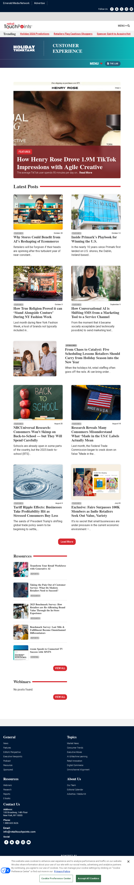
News (5, 743)
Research (35, 596)
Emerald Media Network (16, 3)
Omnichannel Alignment (78, 770)
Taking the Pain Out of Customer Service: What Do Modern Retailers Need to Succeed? (48, 588)
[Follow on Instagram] (126, 9)
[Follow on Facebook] (112, 9)
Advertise (39, 3)
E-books (6, 798)
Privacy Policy (62, 871)
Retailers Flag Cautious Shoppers (73, 33)
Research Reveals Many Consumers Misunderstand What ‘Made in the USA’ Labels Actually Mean (95, 434)
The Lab (114, 63)
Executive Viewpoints (12, 756)
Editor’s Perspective (12, 752)
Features (24, 151)
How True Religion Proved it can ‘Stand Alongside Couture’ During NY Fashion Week (37, 312)
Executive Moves (74, 752)
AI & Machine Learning (77, 756)
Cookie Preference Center (56, 878)
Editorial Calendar (75, 790)
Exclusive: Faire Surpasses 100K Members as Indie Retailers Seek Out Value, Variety (95, 511)
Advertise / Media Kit (76, 794)
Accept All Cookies (88, 878)
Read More (85, 172)
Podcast (7, 761)
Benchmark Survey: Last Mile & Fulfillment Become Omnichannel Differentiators (48, 630)
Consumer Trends (75, 748)
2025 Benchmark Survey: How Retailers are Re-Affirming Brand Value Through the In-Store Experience (47, 609)
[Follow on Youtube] (131, 9)
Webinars (7, 785)
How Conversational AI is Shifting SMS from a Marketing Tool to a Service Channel (95, 312)
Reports (35, 574)
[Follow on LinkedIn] (116, 9)
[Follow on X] (121, 9)
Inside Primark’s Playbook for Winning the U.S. (94, 239)
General (34, 657)
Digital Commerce (75, 765)
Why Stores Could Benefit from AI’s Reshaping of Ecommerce (36, 239)
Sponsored (8, 770)
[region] (67, 870)
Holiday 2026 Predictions (34, 33)
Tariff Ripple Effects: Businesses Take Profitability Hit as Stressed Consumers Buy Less (37, 511)
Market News (73, 743)
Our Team (71, 785)
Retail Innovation (74, 761)
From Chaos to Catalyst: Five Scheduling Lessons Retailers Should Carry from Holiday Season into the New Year (92, 356)
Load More (67, 541)
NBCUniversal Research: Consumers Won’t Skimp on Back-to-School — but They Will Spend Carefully (37, 434)
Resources (8, 765)
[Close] (128, 861)
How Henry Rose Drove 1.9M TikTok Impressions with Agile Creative (66, 162)
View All (60, 668)
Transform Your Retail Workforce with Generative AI (48, 567)
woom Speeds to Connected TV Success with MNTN (46, 650)
